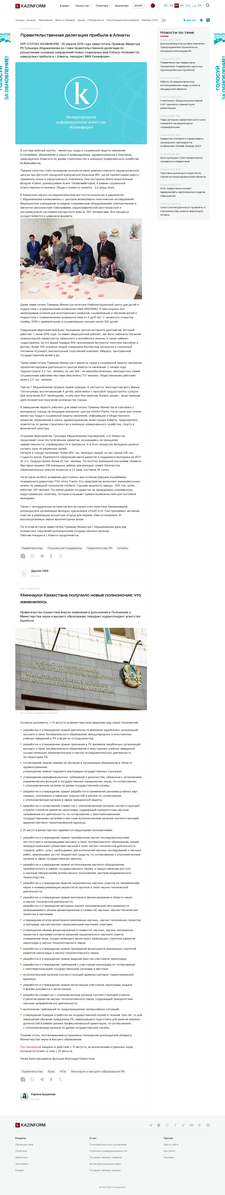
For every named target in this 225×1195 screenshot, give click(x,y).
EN (181, 5)
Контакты (169, 1150)
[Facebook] (51, 556)
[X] (60, 556)
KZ (166, 5)
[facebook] (175, 1125)
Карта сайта (171, 1144)
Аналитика (121, 5)
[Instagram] (23, 556)
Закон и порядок (65, 20)
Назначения (45, 20)
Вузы (51, 1071)
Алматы (122, 548)
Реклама (169, 1157)
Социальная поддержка (65, 548)
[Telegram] (41, 556)
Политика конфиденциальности (108, 1150)
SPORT (138, 5)
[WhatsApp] (32, 556)
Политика (21, 1150)
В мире (19, 1170)
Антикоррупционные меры (105, 1163)
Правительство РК (99, 548)
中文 (187, 5)
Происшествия (24, 1144)
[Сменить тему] (155, 5)
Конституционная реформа (122, 20)
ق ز (194, 5)
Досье (81, 20)
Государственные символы (105, 1157)
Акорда (31, 20)
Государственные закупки (105, 1170)
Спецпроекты (96, 20)
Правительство (32, 548)
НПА (63, 1071)
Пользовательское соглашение (108, 1144)
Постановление (31, 1047)
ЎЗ (199, 5)
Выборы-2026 (149, 20)
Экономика (21, 1163)
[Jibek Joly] (190, 20)
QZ (171, 5)
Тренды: (20, 20)
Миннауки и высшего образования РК (98, 1071)
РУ (176, 5)
